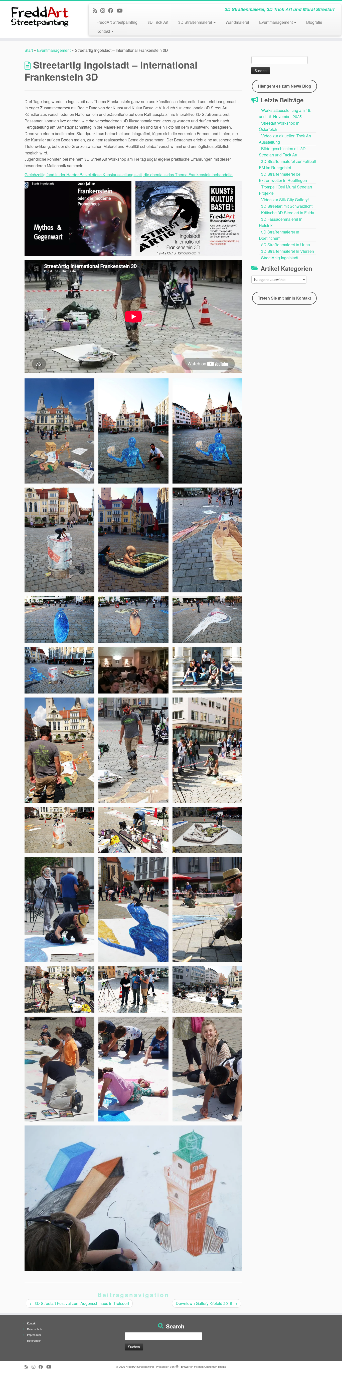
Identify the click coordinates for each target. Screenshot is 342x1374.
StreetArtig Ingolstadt (279, 258)
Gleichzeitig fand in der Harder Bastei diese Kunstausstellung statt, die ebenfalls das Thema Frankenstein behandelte (129, 174)
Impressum (34, 1335)
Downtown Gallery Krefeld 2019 (206, 1303)
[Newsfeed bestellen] (96, 10)
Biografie (314, 22)
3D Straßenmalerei (195, 22)
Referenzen (34, 1340)
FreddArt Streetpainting (116, 22)
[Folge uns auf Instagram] (104, 10)
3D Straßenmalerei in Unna (285, 245)
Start (29, 50)
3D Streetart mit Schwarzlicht (286, 206)
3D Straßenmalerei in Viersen (287, 251)
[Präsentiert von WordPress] (177, 1365)
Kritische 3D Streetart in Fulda (287, 212)
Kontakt (103, 31)
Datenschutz (35, 1329)
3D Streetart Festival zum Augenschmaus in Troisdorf (79, 1303)
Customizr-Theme (215, 1366)
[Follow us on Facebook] (112, 10)
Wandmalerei (237, 22)
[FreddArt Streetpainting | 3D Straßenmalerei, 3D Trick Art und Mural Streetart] (39, 16)
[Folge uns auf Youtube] (121, 10)
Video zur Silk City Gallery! (285, 199)
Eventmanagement (276, 22)
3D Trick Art (157, 22)
